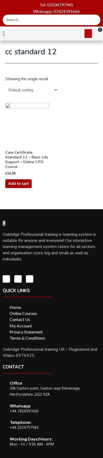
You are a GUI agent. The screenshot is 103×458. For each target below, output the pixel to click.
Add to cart (18, 183)
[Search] (95, 20)
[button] (88, 33)
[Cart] (97, 33)
